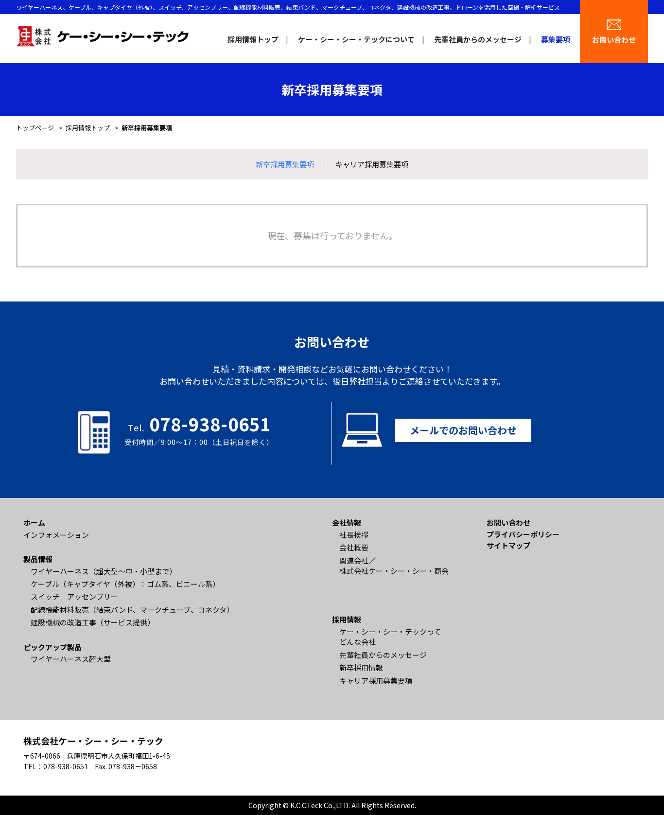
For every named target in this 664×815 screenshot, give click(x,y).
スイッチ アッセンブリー (74, 596)
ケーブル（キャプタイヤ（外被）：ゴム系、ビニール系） (125, 584)
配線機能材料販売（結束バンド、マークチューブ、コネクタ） (132, 609)
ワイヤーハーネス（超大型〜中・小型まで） (103, 571)
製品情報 (37, 559)
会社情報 (346, 522)
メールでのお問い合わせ (463, 430)
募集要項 (555, 39)
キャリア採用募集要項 (371, 164)
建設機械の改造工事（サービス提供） (93, 622)
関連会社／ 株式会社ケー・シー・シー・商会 (394, 565)
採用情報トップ (253, 39)
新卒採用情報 (361, 667)
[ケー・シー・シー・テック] (102, 35)
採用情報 (346, 619)
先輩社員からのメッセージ (478, 39)
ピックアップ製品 (52, 647)
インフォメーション (56, 535)
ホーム (34, 522)
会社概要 (353, 547)
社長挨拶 (353, 535)
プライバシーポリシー (523, 534)
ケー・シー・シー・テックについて (356, 39)
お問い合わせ (614, 40)
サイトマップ (508, 545)
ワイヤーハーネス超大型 (71, 659)
